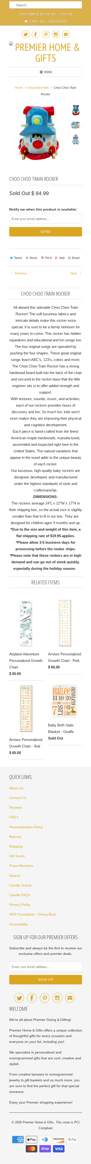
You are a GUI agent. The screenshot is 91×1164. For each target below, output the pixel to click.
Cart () (36, 21)
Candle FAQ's (19, 895)
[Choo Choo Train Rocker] (38, 134)
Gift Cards (17, 856)
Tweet (18, 258)
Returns (15, 837)
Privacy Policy (19, 905)
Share (33, 258)
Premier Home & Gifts (38, 1122)
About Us (16, 788)
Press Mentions (21, 866)
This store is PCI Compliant (59, 1125)
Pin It (48, 258)
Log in (66, 14)
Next (74, 273)
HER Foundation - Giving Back (32, 914)
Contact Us (17, 798)
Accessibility (18, 924)
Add (62, 258)
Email (76, 258)
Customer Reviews (38, 14)
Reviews (15, 807)
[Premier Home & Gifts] (45, 52)
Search (14, 876)
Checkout (57, 21)
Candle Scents (20, 885)
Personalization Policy (26, 827)
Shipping (16, 846)
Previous (20, 273)
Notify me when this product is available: (43, 209)
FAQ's (13, 817)
